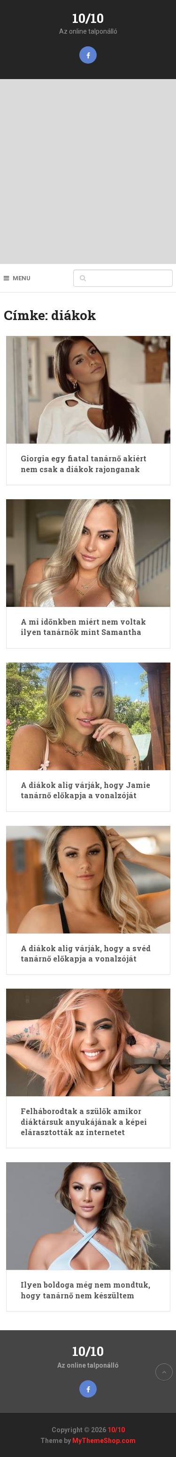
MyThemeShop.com (104, 1440)
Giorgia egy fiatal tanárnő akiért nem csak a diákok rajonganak (83, 463)
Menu (22, 278)
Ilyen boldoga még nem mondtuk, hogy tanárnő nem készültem (85, 1290)
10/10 (88, 18)
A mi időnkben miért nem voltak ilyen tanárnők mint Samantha (83, 627)
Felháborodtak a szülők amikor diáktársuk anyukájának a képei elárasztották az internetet (84, 1121)
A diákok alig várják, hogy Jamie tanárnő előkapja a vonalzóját (85, 790)
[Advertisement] (88, 171)
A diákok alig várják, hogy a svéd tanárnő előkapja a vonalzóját (86, 953)
